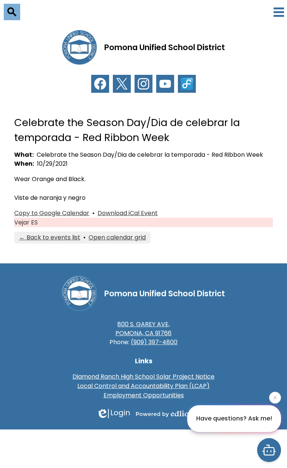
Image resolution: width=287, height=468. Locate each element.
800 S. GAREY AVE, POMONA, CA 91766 (143, 328)
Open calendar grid (117, 237)
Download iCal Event (128, 213)
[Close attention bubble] (275, 398)
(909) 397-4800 (154, 342)
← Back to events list (49, 237)
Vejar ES (26, 222)
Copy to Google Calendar (51, 213)
